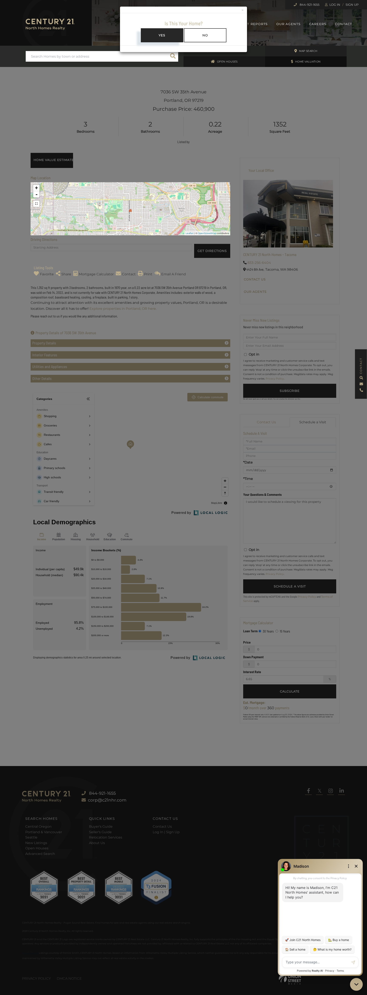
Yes (162, 35)
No (205, 35)
